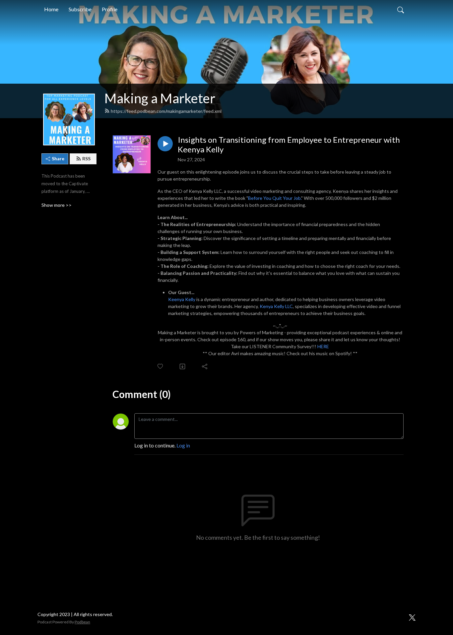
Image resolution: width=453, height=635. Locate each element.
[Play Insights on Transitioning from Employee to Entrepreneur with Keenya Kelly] (165, 143)
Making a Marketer (159, 98)
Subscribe (80, 9)
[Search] (401, 9)
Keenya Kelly (181, 299)
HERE (323, 346)
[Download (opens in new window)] (183, 366)
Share (58, 158)
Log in (183, 445)
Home (51, 9)
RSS (86, 158)
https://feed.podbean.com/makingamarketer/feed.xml (166, 111)
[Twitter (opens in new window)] (412, 616)
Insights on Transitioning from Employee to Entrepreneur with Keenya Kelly (289, 144)
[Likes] (160, 366)
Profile (109, 9)
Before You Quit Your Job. (274, 198)
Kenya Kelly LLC (276, 306)
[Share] (205, 366)
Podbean (82, 621)
